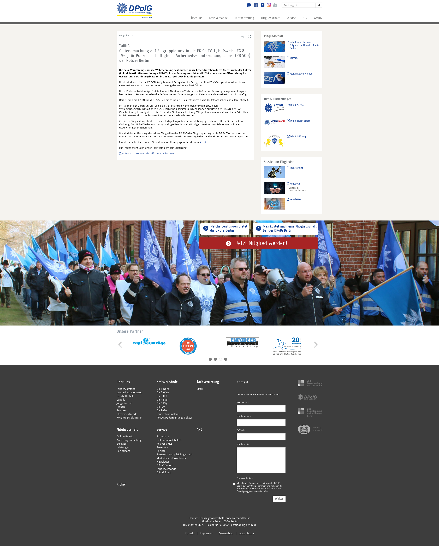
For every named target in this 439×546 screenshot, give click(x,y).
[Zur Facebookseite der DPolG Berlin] (255, 5)
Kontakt (189, 533)
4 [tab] (225, 359)
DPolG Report (165, 465)
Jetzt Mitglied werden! (261, 243)
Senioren (122, 410)
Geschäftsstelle (125, 396)
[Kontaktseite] (248, 5)
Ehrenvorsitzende (127, 414)
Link (204, 142)
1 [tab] (210, 359)
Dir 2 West (163, 392)
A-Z (305, 18)
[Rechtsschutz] (274, 172)
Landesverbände (166, 468)
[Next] (315, 344)
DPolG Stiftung (298, 136)
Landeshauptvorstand (129, 392)
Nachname (244, 416)
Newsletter (295, 199)
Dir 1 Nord (163, 388)
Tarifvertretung (244, 18)
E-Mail (241, 430)
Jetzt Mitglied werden (300, 73)
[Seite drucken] (249, 36)
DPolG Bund (164, 472)
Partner (161, 450)
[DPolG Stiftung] (274, 140)
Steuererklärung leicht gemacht (175, 454)
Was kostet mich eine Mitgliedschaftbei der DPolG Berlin (290, 228)
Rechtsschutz (296, 167)
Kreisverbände (218, 18)
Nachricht (243, 444)
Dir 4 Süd (162, 399)
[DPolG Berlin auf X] (261, 5)
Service (291, 18)
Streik (200, 388)
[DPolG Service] (274, 109)
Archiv (318, 18)
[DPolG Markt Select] (274, 125)
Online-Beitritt (125, 436)
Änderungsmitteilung (129, 440)
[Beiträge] (274, 62)
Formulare (163, 436)
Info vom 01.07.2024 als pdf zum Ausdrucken (148, 153)
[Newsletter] (274, 203)
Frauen (121, 406)
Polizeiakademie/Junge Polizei (174, 417)
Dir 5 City (162, 403)
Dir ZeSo (162, 410)
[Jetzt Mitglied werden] (274, 78)
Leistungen (123, 447)
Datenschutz (245, 478)
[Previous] (120, 344)
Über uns (196, 18)
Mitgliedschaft (270, 18)
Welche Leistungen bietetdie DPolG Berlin (228, 228)
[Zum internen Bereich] (274, 5)
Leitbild (121, 399)
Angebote (294, 183)
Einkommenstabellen (169, 440)
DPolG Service (297, 105)
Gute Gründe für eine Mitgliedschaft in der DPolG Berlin (304, 45)
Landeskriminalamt (168, 414)
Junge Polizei (124, 403)
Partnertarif (123, 450)
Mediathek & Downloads (171, 458)
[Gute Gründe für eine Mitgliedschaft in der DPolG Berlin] (274, 46)
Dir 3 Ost (162, 396)
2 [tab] (215, 359)
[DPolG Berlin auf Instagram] (267, 5)
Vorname (243, 402)
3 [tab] (220, 359)
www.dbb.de (246, 533)
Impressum (206, 533)
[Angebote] (274, 188)
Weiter (279, 498)
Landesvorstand (126, 388)
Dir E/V (161, 406)
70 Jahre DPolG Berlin (129, 417)
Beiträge (294, 57)
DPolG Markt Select (300, 120)
